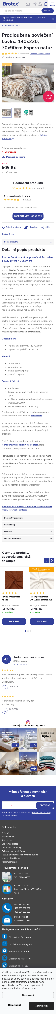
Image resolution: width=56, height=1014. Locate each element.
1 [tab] (25, 631)
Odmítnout (14, 1005)
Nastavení (28, 995)
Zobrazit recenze (20, 664)
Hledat (47, 10)
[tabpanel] (14, 596)
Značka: (8, 234)
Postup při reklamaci (12, 858)
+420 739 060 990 (22, 908)
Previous (46, 560)
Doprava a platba (10, 843)
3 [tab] (30, 631)
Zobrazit (14, 621)
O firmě (5, 833)
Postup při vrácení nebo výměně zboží (20, 854)
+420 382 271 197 (22, 904)
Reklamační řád (9, 861)
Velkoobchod (8, 836)
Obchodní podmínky (11, 847)
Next (52, 560)
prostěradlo (36, 415)
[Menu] (52, 4)
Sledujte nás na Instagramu (28, 725)
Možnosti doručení (15, 157)
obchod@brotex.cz (22, 920)
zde (34, 988)
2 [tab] (28, 631)
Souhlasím (41, 1005)
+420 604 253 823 (22, 911)
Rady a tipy (7, 840)
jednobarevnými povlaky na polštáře (20, 444)
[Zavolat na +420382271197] (35, 4)
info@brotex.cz (21, 916)
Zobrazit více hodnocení (28, 216)
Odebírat (45, 805)
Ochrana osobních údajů (14, 851)
